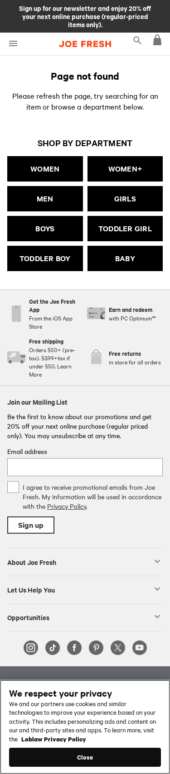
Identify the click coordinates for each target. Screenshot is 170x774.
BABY (125, 258)
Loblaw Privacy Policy (53, 738)
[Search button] (137, 40)
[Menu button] (13, 43)
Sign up (31, 525)
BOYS (44, 228)
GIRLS (125, 198)
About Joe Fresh (31, 562)
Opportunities (28, 617)
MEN (45, 198)
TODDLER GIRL (125, 228)
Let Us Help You (31, 589)
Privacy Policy (66, 506)
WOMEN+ (125, 168)
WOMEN (44, 168)
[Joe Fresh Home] (85, 44)
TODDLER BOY (45, 258)
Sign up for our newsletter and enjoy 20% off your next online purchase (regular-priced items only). (85, 16)
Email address (27, 451)
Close (85, 757)
